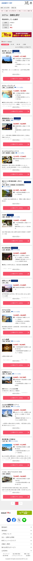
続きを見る (16, 74)
